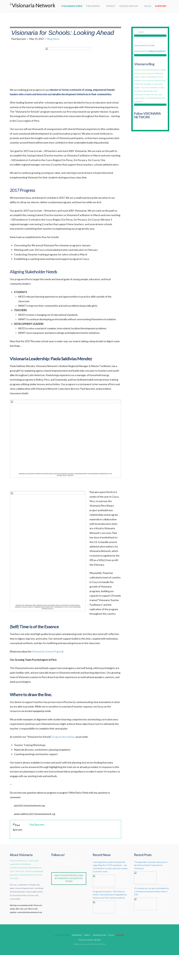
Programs (77, 935)
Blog (49, 38)
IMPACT (87, 935)
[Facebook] (55, 862)
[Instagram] (72, 862)
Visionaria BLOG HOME (144, 45)
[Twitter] (64, 862)
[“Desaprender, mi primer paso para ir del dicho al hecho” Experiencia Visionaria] (145, 877)
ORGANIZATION (99, 935)
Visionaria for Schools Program (47, 651)
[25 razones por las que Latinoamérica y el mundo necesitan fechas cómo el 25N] (145, 904)
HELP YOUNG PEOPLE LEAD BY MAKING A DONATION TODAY (68, 878)
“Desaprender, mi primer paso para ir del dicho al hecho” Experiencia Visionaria (151, 865)
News (56, 38)
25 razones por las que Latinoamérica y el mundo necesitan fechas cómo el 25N (151, 891)
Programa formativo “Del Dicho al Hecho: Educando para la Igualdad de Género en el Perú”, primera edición (110, 894)
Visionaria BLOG (149, 51)
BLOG (111, 935)
